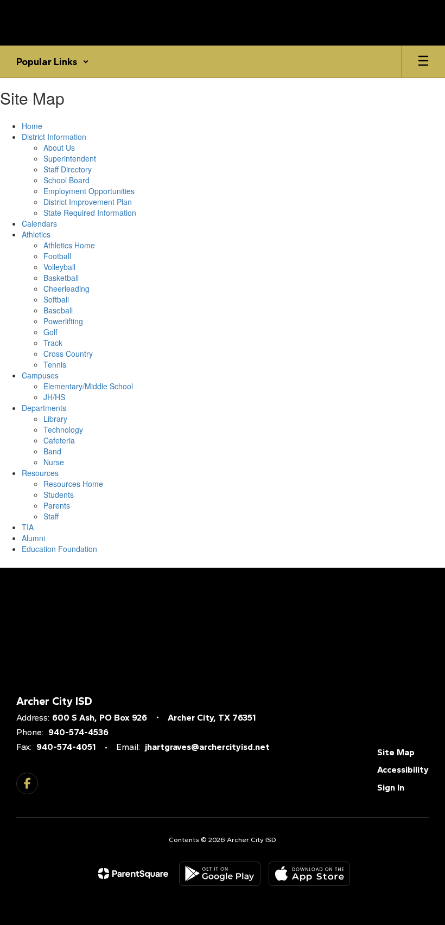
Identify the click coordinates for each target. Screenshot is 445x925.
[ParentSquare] (133, 873)
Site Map (396, 752)
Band (52, 451)
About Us (59, 147)
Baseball (58, 310)
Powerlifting (63, 321)
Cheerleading (66, 288)
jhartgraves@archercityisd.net (207, 747)
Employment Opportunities (89, 190)
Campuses (40, 375)
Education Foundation (59, 548)
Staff (51, 516)
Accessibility (403, 770)
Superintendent (69, 158)
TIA (28, 527)
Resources (40, 472)
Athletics (36, 234)
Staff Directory (67, 169)
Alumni (33, 537)
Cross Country (68, 353)
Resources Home (73, 483)
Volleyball (59, 266)
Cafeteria (59, 440)
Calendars (39, 223)
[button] (52, 62)
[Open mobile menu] (423, 62)
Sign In (390, 787)
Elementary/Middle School (88, 386)
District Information (54, 136)
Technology (63, 429)
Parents (56, 505)
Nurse (53, 462)
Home (32, 125)
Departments (44, 407)
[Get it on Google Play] (219, 874)
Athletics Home (69, 245)
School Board (66, 180)
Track (52, 342)
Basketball (61, 277)
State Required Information (89, 212)
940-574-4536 (78, 732)
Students (58, 494)
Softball (56, 299)
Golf (50, 331)
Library (55, 418)
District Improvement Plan (87, 201)
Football (57, 255)
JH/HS (54, 396)
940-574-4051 (66, 747)
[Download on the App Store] (309, 874)
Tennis (54, 364)
